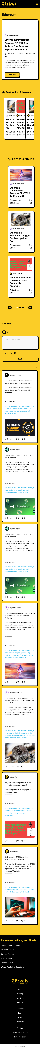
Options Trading (7, 954)
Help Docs (20, 998)
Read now (12, 75)
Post (20, 359)
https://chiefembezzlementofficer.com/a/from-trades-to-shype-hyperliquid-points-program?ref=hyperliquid (19, 490)
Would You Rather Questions (12, 967)
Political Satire (6, 958)
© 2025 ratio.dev (20, 1046)
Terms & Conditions (20, 1032)
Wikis (20, 1017)
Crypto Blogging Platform (11, 945)
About (20, 989)
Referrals (20, 1022)
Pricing (20, 994)
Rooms (20, 1002)
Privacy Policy (20, 1037)
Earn (20, 1013)
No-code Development (10, 950)
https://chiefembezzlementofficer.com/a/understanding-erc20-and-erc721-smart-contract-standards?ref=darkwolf (20, 889)
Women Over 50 (7, 963)
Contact (20, 1028)
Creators (20, 1009)
